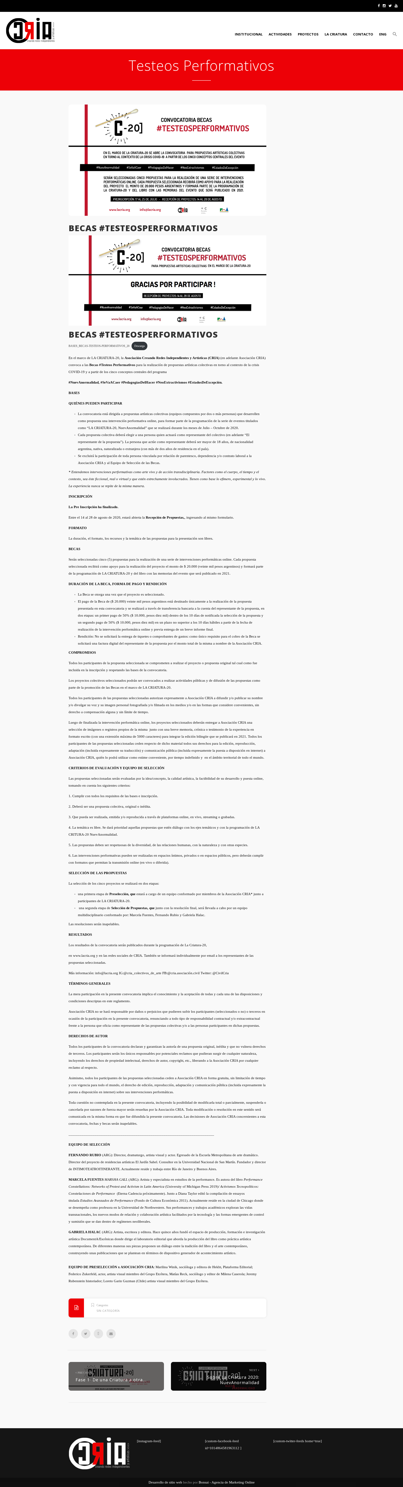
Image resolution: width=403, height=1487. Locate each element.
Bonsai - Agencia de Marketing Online (227, 1482)
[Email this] (111, 1333)
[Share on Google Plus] (98, 1333)
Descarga (139, 346)
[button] (394, 34)
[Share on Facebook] (73, 1333)
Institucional (249, 34)
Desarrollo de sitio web (165, 1482)
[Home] (30, 30)
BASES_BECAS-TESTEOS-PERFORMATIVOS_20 (99, 346)
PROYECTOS (308, 34)
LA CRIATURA (336, 34)
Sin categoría (108, 1311)
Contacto (363, 34)
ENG (382, 34)
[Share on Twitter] (85, 1333)
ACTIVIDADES (280, 34)
